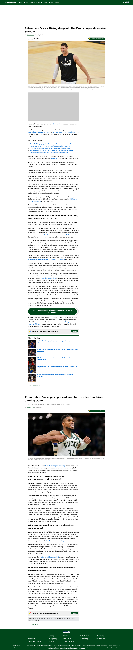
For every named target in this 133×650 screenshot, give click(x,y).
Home (29, 385)
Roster (45, 2)
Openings (51, 636)
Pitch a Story (31, 638)
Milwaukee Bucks (57, 124)
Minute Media (19, 645)
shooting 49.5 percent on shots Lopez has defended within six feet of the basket (52, 235)
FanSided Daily (99, 636)
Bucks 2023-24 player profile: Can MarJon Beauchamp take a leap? (50, 144)
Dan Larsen (30, 35)
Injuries (51, 2)
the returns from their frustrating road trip (66, 132)
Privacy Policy (53, 638)
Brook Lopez (54, 158)
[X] (123, 2)
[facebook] (120, 2)
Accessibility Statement (35, 641)
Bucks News (36, 385)
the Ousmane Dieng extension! (49, 557)
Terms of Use (67, 638)
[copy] (37, 39)
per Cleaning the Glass (49, 278)
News (20, 2)
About (29, 636)
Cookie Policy (84, 638)
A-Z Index (51, 641)
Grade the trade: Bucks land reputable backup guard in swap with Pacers (52, 150)
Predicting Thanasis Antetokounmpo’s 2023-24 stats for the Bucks (50, 148)
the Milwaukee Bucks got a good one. (57, 541)
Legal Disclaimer (100, 638)
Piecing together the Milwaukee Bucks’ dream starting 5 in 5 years (50, 146)
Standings (39, 2)
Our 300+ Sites (84, 636)
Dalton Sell (30, 407)
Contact (65, 636)
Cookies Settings (68, 641)
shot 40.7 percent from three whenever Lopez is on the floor (46, 260)
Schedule (32, 2)
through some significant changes (55, 466)
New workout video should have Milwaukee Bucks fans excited (49, 152)
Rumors (26, 2)
